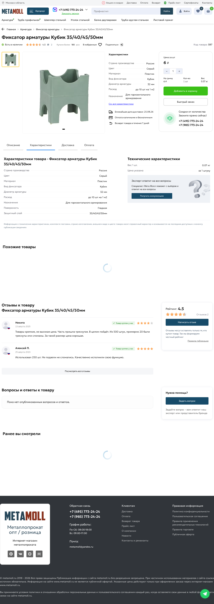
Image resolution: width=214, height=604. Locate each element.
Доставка (132, 2)
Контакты (207, 2)
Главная (11, 29)
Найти (167, 11)
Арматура (7, 19)
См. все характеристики (121, 103)
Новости (126, 535)
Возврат (156, 2)
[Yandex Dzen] (29, 554)
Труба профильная (28, 19)
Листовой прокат (163, 19)
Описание (13, 145)
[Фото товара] (63, 92)
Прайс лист (174, 2)
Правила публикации (198, 341)
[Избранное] (198, 11)
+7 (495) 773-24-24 (71, 9)
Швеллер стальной (55, 19)
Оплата (144, 2)
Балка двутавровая (105, 19)
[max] (55, 10)
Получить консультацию (152, 196)
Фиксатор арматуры (47, 29)
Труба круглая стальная (135, 19)
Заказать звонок (70, 13)
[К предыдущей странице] (3, 29)
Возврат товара (131, 521)
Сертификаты (191, 2)
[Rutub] (39, 554)
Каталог (40, 11)
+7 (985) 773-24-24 (191, 125)
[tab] (63, 129)
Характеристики (41, 145)
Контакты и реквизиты (135, 540)
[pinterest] (11, 554)
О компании (129, 530)
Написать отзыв (187, 322)
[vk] (20, 554)
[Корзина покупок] (208, 11)
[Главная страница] (12, 11)
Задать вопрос (187, 400)
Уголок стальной (80, 19)
